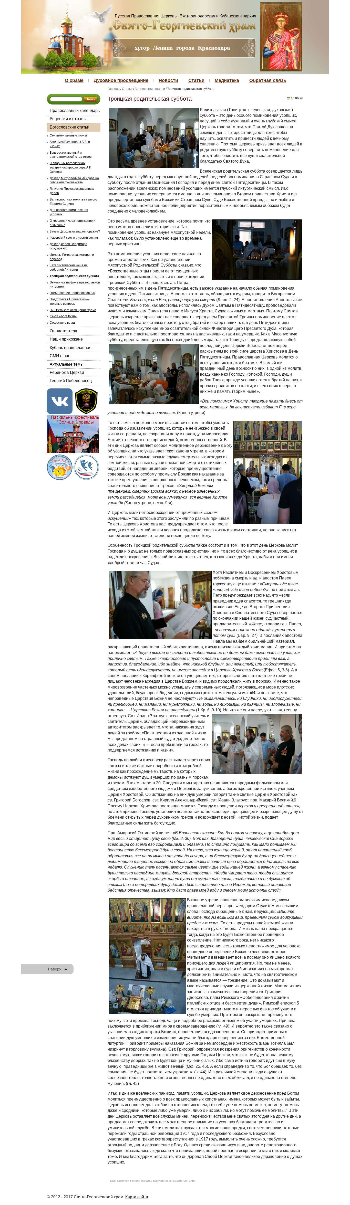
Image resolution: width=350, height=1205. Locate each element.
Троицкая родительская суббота (74, 276)
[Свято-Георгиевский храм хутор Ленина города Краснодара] (184, 26)
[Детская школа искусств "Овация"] (60, 466)
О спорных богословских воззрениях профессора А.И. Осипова (71, 167)
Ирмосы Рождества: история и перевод (72, 257)
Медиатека (227, 80)
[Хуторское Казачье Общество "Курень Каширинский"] (86, 401)
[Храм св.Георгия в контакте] (60, 401)
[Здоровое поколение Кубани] (86, 466)
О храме (74, 80)
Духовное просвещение (121, 80)
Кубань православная (70, 347)
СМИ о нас (60, 356)
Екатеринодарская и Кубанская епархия (218, 16)
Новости (168, 80)
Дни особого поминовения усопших (69, 212)
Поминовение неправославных (72, 293)
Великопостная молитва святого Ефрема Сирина (73, 202)
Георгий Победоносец (71, 380)
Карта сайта (136, 1197)
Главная (114, 89)
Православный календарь (75, 110)
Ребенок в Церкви (67, 372)
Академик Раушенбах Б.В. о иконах (70, 144)
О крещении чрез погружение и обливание (72, 223)
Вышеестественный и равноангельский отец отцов (70, 155)
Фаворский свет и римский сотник (74, 237)
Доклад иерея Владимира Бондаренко (68, 246)
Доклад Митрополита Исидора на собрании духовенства (74, 180)
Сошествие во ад (62, 322)
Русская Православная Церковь (146, 16)
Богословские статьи (69, 127)
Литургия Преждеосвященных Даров (72, 191)
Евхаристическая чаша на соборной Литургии (69, 267)
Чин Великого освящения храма (73, 310)
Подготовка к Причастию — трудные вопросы (69, 301)
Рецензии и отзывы (68, 119)
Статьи (196, 80)
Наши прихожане (66, 339)
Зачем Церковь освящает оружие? (75, 231)
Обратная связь (267, 80)
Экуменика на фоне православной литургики (75, 285)
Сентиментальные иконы (68, 135)
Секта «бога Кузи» (63, 316)
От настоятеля (63, 331)
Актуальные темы (67, 364)
